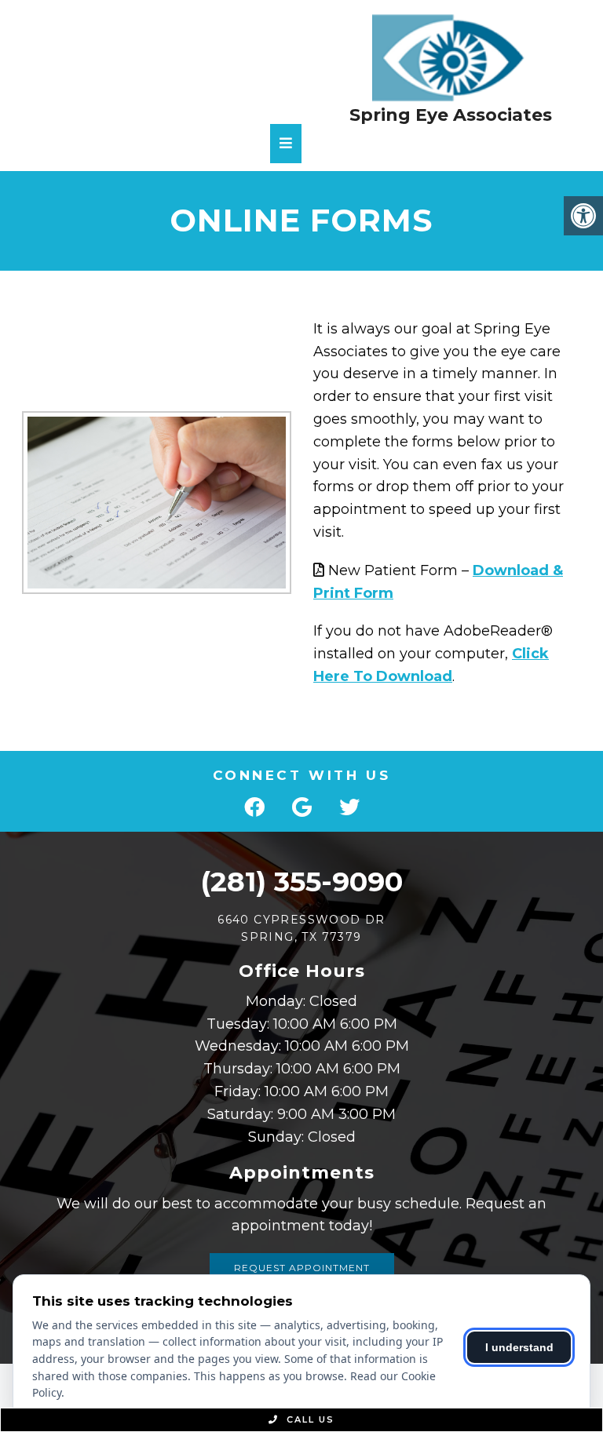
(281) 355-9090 (301, 881)
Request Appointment (302, 1267)
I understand (519, 1347)
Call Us (308, 1419)
